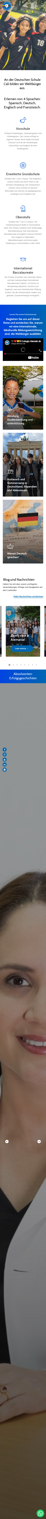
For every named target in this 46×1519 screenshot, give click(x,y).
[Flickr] (5, 770)
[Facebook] (5, 749)
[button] (42, 6)
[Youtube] (5, 760)
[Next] (39, 1141)
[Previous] (7, 1141)
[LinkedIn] (5, 764)
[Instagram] (5, 754)
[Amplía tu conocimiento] (23, 398)
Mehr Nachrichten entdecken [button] (28, 596)
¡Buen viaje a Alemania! (20, 637)
